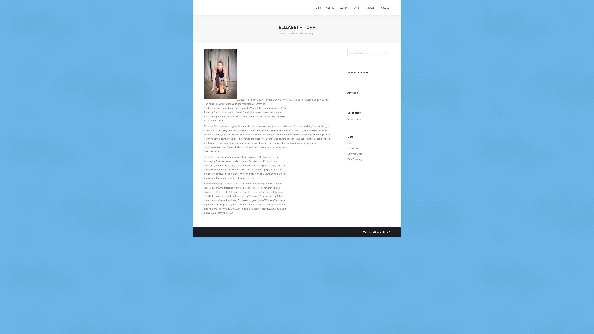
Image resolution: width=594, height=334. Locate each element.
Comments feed (355, 154)
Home (283, 33)
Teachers (293, 33)
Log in (350, 143)
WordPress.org (354, 159)
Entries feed (353, 148)
